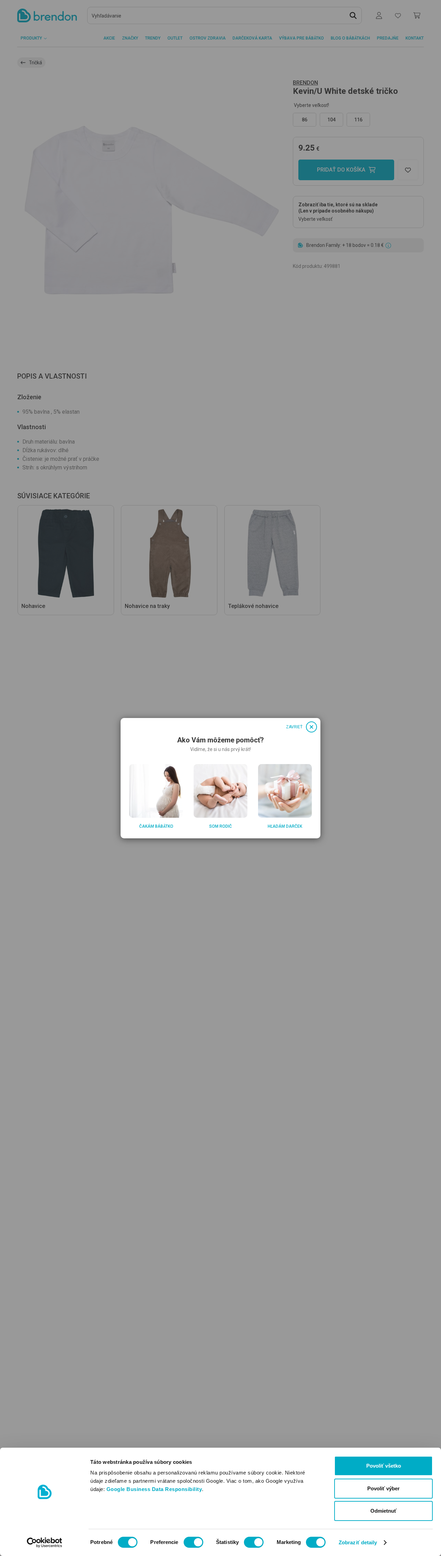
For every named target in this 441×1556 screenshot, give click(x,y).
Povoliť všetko (383, 1466)
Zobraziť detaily (358, 1542)
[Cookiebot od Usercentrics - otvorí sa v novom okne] (44, 1542)
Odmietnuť (383, 1511)
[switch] (193, 1542)
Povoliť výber (383, 1488)
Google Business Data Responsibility (154, 1489)
